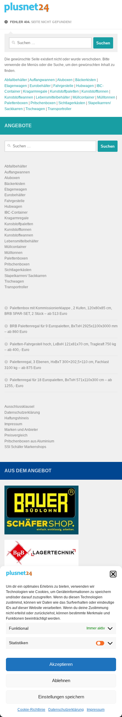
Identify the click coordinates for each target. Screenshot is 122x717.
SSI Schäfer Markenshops (25, 447)
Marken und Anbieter (21, 430)
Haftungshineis (16, 418)
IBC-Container (16, 212)
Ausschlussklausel (19, 407)
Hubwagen (85, 86)
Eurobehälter (40, 86)
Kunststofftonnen (94, 91)
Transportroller (59, 109)
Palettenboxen (16, 103)
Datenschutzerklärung (66, 710)
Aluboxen (65, 80)
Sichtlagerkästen (71, 103)
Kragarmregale (35, 91)
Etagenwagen (15, 86)
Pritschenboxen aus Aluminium (29, 441)
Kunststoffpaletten (64, 91)
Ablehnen (61, 680)
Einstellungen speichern (61, 696)
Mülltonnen (106, 97)
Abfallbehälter (15, 80)
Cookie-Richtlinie (31, 710)
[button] (113, 574)
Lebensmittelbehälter (53, 97)
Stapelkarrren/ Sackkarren (25, 276)
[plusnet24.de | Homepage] (38, 7)
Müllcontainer (83, 97)
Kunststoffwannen (18, 97)
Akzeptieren (61, 664)
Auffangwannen (42, 80)
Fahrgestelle (63, 86)
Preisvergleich (16, 435)
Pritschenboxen (43, 103)
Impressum (96, 710)
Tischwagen (35, 109)
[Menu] (114, 7)
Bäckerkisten (85, 80)
